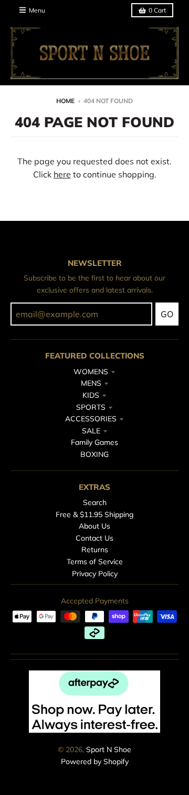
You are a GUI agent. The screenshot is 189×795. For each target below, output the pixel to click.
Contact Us (94, 538)
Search (95, 502)
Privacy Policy (95, 573)
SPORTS (91, 407)
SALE (91, 430)
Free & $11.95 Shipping (94, 514)
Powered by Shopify (95, 761)
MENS (91, 383)
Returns (94, 549)
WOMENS (91, 371)
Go (167, 314)
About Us (94, 526)
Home (65, 101)
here (62, 174)
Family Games (94, 442)
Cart (157, 10)
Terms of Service (95, 561)
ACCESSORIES (91, 418)
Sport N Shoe (108, 749)
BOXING (94, 454)
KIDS (90, 395)
